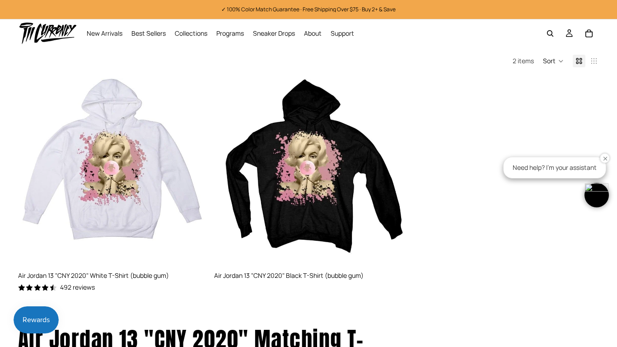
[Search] (550, 33)
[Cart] (589, 33)
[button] (553, 61)
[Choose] (193, 253)
